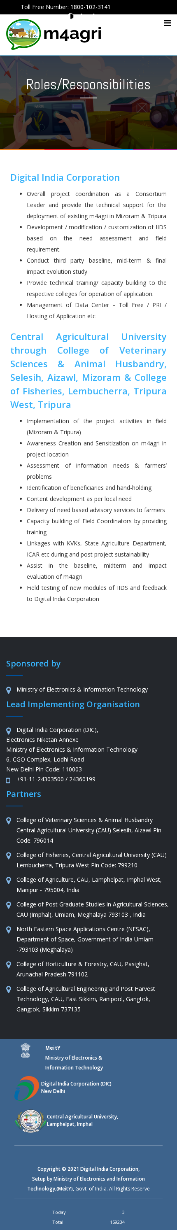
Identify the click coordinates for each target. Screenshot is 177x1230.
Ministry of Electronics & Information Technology (74, 1057)
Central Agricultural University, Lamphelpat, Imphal (82, 1120)
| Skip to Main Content (132, 17)
